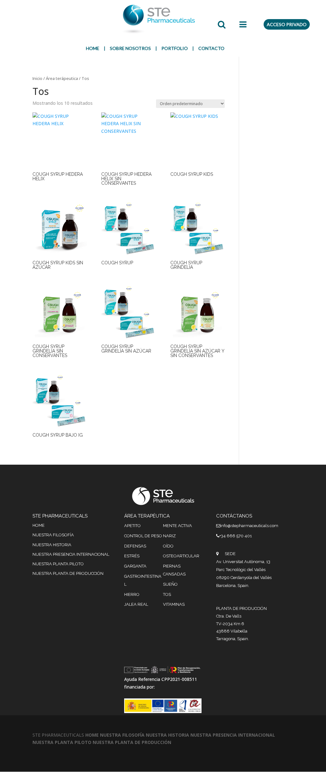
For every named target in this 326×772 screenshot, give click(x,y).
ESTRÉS (131, 556)
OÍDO (168, 546)
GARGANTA (135, 566)
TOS (167, 594)
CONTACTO (211, 48)
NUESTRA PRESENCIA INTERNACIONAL (70, 554)
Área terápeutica (62, 78)
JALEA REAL (136, 604)
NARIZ (169, 535)
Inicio (37, 78)
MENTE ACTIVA (177, 525)
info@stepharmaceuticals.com (249, 525)
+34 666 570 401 (235, 535)
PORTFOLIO (174, 48)
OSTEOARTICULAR (181, 556)
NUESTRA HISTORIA (51, 544)
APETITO (132, 525)
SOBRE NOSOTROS (130, 48)
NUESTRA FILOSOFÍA (53, 535)
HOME (92, 48)
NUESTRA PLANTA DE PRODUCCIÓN (67, 573)
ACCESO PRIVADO (287, 24)
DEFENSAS (135, 546)
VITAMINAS (174, 604)
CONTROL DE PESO (143, 535)
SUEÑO (170, 584)
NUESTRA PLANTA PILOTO (58, 563)
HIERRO (131, 594)
